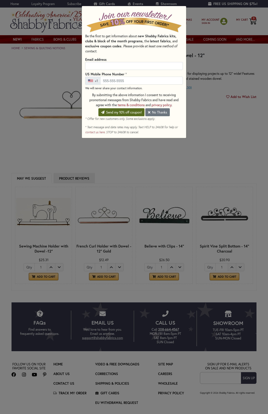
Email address (96, 59)
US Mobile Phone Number (106, 74)
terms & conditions (131, 105)
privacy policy (161, 105)
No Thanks (159, 112)
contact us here (95, 132)
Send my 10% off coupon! (123, 112)
